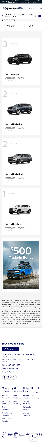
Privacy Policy (10, 435)
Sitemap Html (29, 435)
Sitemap (22, 435)
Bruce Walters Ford (4, 435)
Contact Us (12, 349)
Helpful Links (27, 389)
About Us (35, 398)
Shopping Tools (7, 389)
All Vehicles (18, 389)
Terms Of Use (16, 435)
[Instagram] (9, 377)
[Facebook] (4, 377)
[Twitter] (14, 377)
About (35, 388)
